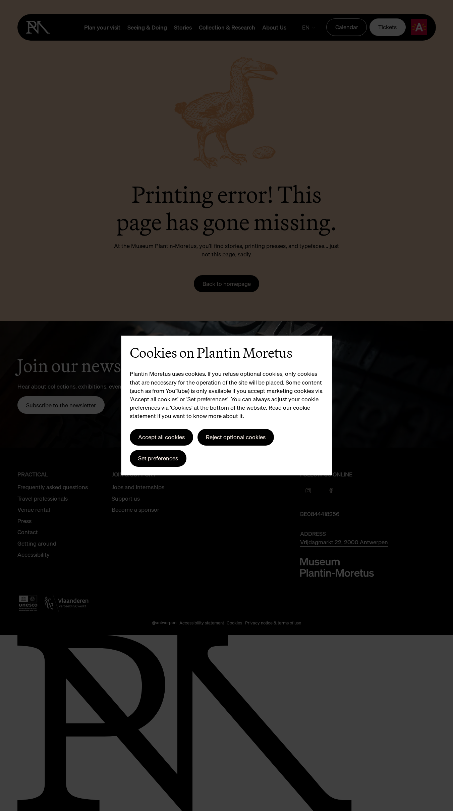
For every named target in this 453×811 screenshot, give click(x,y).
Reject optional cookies (236, 437)
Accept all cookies (161, 437)
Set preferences (158, 458)
